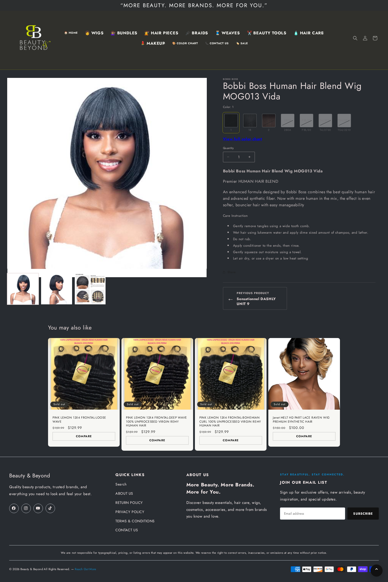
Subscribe (363, 513)
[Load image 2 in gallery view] (56, 289)
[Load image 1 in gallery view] (23, 289)
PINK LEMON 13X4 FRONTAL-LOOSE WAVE (79, 420)
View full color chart (242, 139)
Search (121, 484)
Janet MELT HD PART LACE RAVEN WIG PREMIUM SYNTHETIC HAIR (301, 420)
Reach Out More (85, 569)
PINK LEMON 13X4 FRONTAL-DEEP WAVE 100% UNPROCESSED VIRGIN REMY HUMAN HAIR (156, 422)
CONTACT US (126, 530)
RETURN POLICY (129, 502)
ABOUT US (124, 493)
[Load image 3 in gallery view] (90, 289)
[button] (94, 33)
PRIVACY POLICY (129, 511)
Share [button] (231, 272)
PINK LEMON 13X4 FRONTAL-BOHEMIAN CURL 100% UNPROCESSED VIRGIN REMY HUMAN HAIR (230, 422)
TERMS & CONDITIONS (135, 521)
